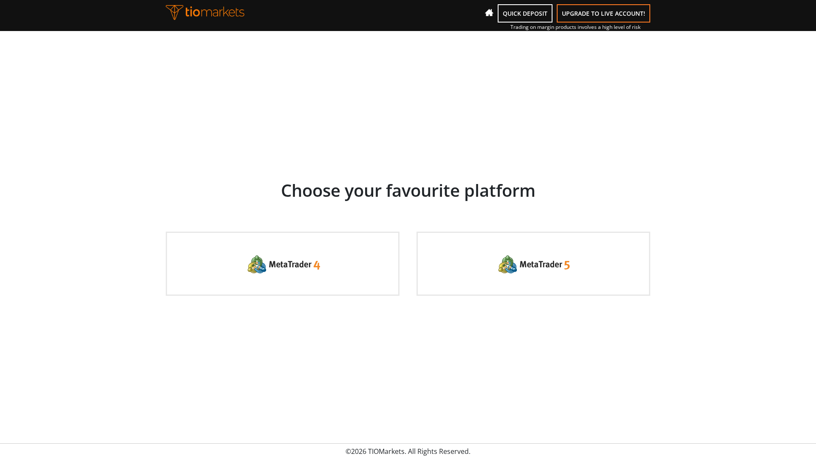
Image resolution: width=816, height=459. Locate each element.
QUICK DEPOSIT (525, 13)
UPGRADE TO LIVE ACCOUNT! (603, 13)
